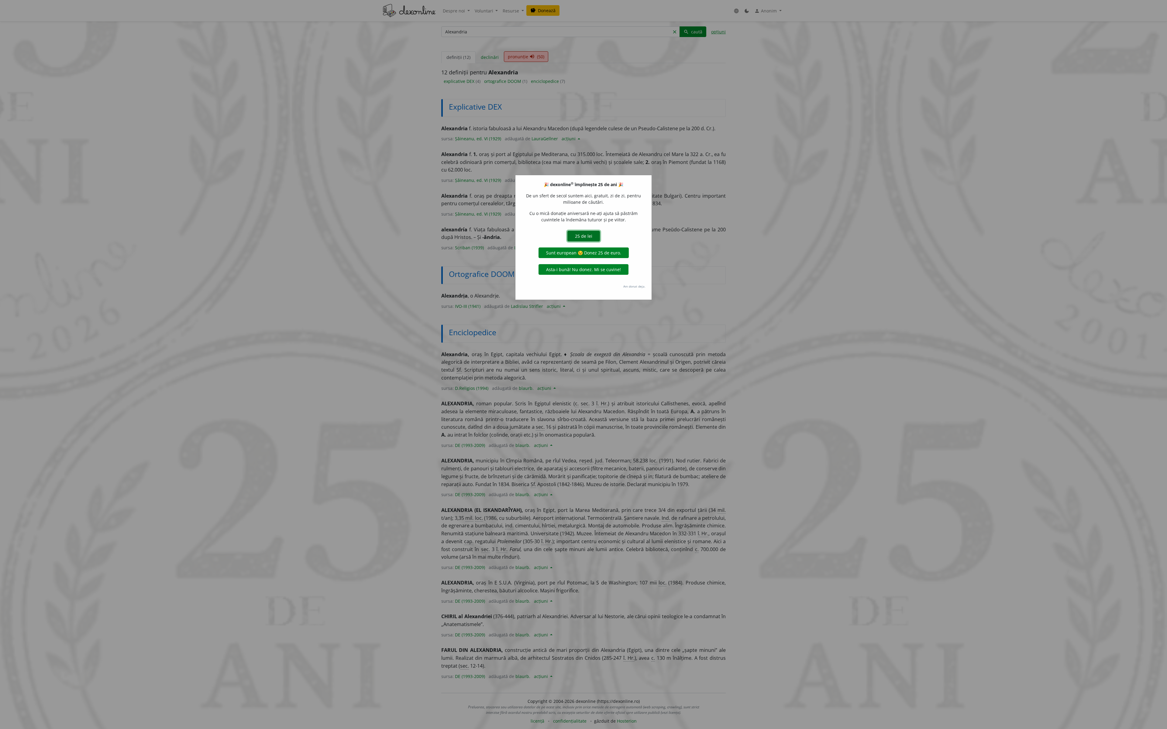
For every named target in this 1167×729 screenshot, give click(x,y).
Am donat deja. (634, 286)
